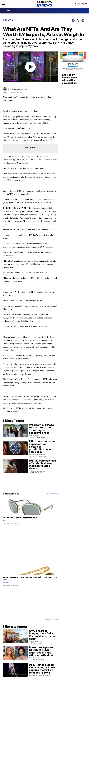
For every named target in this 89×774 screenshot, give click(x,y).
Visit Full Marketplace (51, 493)
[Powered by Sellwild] (54, 619)
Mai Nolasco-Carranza (18, 89)
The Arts (8, 20)
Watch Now (80, 4)
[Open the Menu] (4, 4)
